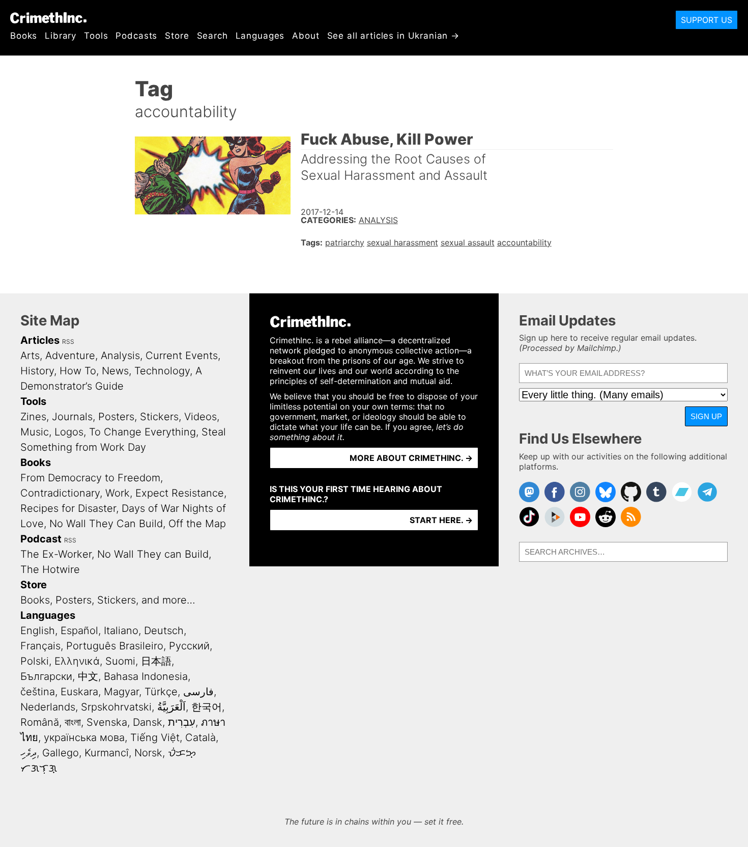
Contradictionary (60, 493)
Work (117, 493)
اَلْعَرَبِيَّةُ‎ (171, 707)
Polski (34, 661)
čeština (37, 692)
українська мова (84, 737)
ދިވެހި (28, 753)
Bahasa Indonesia (146, 676)
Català (200, 737)
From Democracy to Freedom (90, 478)
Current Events (182, 355)
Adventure (70, 355)
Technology (162, 371)
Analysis (378, 220)
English (37, 630)
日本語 (156, 661)
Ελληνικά (77, 661)
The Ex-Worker (56, 554)
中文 (88, 676)
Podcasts (136, 36)
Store (177, 36)
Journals (72, 417)
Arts (30, 355)
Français (40, 646)
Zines (33, 417)
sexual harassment (402, 242)
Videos (200, 417)
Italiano (121, 630)
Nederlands (47, 707)
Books (23, 36)
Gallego (60, 753)
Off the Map (197, 523)
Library (60, 36)
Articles (40, 340)
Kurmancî (106, 753)
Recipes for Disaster (68, 508)
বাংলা (73, 722)
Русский (189, 646)
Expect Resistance (179, 493)
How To (78, 371)
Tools (96, 36)
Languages (260, 36)
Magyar (121, 692)
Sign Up (706, 416)
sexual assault (468, 242)
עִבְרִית (181, 722)
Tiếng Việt (155, 737)
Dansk (147, 722)
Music (34, 432)
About (305, 36)
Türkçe (161, 692)
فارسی (198, 692)
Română (39, 722)
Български (46, 676)
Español (79, 630)
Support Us (706, 20)
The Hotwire (50, 569)
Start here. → (441, 520)
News (115, 371)
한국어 (206, 707)
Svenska (107, 722)
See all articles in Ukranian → (393, 36)
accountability (524, 242)
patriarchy (344, 242)
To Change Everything (142, 432)
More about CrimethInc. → (411, 458)
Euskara (79, 692)
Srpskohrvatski (116, 707)
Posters (116, 417)
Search (212, 36)
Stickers (159, 417)
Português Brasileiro (114, 646)
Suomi (120, 661)
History (37, 371)
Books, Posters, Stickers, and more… (107, 600)
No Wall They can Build (153, 554)
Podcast (41, 539)
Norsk (148, 753)
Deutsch (164, 630)
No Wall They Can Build (106, 523)
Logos (68, 432)
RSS (68, 341)
